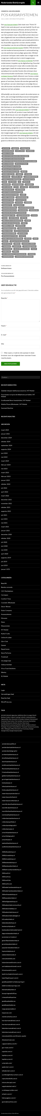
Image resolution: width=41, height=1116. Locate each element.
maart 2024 (5, 461)
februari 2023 (5, 476)
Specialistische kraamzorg (20, 241)
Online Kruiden (6, 637)
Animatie (15, 148)
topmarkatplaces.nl (8, 951)
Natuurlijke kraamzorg (11, 223)
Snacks (5, 241)
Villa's (34, 249)
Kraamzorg (34, 210)
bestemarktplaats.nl (8, 926)
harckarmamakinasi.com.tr (11, 1024)
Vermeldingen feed (7, 694)
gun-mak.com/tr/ (7, 1047)
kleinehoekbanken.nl (9, 989)
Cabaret (19, 174)
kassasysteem (21, 200)
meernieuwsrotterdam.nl (10, 800)
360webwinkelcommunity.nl (11, 905)
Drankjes (26, 182)
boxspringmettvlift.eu (9, 993)
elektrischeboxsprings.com (11, 986)
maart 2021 (5, 527)
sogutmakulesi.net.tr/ (9, 1086)
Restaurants (22, 233)
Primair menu (38, 2)
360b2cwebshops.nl (9, 859)
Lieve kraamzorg (23, 215)
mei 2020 (4, 550)
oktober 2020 (5, 538)
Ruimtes (22, 236)
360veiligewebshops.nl (9, 901)
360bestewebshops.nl (9, 862)
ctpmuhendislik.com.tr (9, 1078)
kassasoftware (8, 200)
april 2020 (4, 554)
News (3, 622)
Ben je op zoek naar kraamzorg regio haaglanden (19, 161)
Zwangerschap (8, 256)
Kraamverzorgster (9, 210)
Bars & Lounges (8, 153)
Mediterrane (14, 218)
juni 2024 (4, 453)
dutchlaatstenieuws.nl (9, 761)
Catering (28, 174)
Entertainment (18, 184)
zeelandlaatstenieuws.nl (10, 843)
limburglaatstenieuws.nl (10, 790)
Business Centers (8, 174)
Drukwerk (6, 184)
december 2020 (6, 534)
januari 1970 (5, 569)
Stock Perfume (6, 653)
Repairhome (5, 649)
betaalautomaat (21, 163)
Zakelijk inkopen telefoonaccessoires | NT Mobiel (17, 391)
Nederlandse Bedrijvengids (13, 2)
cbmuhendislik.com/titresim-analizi (14, 1036)
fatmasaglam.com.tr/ (9, 1098)
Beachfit (4, 583)
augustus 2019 (6, 558)
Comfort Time (17, 176)
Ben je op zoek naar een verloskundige (15, 156)
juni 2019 (4, 565)
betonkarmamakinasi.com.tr (11, 1032)
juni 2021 (4, 519)
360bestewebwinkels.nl (10, 866)
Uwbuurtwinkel (6, 664)
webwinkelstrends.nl (9, 955)
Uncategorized (14, 11)
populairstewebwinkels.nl (10, 948)
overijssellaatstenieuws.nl (10, 815)
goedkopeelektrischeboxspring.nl (13, 982)
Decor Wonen (6, 606)
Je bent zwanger (8, 197)
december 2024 (6, 438)
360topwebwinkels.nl (9, 898)
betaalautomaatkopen (11, 171)
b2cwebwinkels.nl (8, 919)
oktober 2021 (5, 507)
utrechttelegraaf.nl (8, 836)
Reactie (4, 298)
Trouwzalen (7, 249)
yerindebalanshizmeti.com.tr (11, 966)
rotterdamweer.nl (8, 829)
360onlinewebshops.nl (9, 894)
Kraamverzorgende (9, 207)
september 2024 (6, 445)
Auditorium (20, 151)
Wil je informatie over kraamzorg (14, 254)
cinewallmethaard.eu (9, 997)
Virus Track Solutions (8, 668)
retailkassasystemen (10, 236)
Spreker (17, 243)
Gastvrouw (34, 187)
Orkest (24, 223)
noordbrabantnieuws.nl (10, 808)
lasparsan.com (7, 1013)
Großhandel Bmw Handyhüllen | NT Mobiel (16, 400)
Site (2, 344)
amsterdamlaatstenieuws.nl (11, 747)
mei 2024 (4, 457)
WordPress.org (6, 702)
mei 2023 (4, 469)
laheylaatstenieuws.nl (9, 786)
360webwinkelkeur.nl (9, 909)
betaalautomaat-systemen (12, 169)
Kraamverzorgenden (26, 207)
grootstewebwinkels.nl (9, 944)
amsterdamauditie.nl (9, 744)
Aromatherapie (8, 151)
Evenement (29, 184)
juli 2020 (4, 542)
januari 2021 (5, 530)
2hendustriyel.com (8, 1040)
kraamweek (23, 210)
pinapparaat (20, 225)
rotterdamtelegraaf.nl (9, 825)
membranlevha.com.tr (9, 1017)
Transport (16, 246)
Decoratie (12, 182)
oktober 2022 (5, 484)
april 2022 (4, 492)
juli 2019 (4, 561)
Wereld (15, 251)
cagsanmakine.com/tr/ (9, 1044)
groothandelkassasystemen (12, 192)
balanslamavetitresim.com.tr (11, 962)
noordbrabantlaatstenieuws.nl (12, 804)
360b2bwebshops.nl (9, 852)
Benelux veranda (6, 587)
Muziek (27, 220)
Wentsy (3, 672)
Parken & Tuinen (8, 225)
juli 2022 (4, 488)
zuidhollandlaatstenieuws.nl (11, 847)
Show (36, 238)
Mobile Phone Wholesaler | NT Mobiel (14, 404)
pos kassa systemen (25, 61)
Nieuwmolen (5, 626)
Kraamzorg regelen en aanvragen (14, 212)
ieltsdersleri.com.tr (8, 1071)
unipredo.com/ (7, 1063)
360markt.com (7, 884)
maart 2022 (5, 496)
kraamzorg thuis (9, 215)
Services (28, 238)
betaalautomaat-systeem (11, 166)
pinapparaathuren (9, 228)
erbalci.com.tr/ (7, 1094)
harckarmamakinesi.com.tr (11, 1020)
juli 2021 (4, 515)
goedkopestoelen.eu (8, 1005)
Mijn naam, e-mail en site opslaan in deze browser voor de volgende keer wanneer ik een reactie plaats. (18, 355)
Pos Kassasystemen (7, 275)
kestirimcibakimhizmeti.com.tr (12, 974)
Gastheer (24, 187)
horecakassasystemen (10, 194)
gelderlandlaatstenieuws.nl (11, 776)
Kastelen (19, 202)
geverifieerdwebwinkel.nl (10, 940)
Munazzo (4, 618)
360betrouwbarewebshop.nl (11, 869)
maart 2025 (5, 430)
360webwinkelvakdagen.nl (11, 916)
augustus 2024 (6, 449)
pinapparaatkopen (24, 228)
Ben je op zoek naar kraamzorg (13, 158)
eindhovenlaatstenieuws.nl (11, 765)
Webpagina (6, 251)
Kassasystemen (6, 614)
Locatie (34, 215)
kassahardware (22, 197)
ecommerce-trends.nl (9, 937)
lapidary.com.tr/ (7, 1055)
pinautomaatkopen (21, 231)
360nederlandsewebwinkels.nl (12, 891)
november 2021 (6, 503)
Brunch (24, 171)
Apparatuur (25, 148)
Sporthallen (7, 243)
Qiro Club (4, 641)
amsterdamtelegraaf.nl (9, 751)
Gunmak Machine (7, 408)
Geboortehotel (8, 189)
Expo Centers (7, 187)
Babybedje (30, 151)
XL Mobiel (4, 676)
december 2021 (6, 499)
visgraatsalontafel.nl (9, 1009)
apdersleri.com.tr (8, 1067)
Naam (4, 326)
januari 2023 (5, 480)
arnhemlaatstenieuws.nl (10, 754)
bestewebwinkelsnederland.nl (12, 930)
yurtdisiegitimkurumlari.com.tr (12, 1075)
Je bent (23, 194)
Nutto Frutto (5, 634)
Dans (4, 182)
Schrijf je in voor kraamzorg (12, 238)
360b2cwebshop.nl (8, 855)
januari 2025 (5, 434)
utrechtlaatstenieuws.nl (10, 832)
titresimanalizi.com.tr (9, 970)
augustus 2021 (6, 511)
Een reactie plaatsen (17, 19)
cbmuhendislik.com (8, 958)
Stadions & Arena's (29, 243)
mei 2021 (4, 523)
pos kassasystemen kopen (13, 48)
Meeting (23, 218)
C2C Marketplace (7, 591)
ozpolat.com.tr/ (7, 1051)
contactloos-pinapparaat (12, 179)
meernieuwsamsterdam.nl (11, 793)
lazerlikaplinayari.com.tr (10, 978)
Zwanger (32, 254)
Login (3, 690)
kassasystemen (8, 202)
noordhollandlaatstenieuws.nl (12, 811)
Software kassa (6, 267)
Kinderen (28, 202)
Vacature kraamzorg (22, 249)
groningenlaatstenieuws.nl (11, 779)
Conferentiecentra (31, 176)
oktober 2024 (5, 441)
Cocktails (6, 176)
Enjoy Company (6, 610)
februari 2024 (5, 465)
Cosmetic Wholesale (8, 603)
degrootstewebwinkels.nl (10, 933)
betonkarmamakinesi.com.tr (11, 1028)
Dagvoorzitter (29, 179)
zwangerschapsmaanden (24, 256)
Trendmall (4, 657)
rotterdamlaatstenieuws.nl (11, 818)
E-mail (4, 335)
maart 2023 (5, 472)
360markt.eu (6, 877)
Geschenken (20, 189)
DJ (19, 182)
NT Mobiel (4, 630)
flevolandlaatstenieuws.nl (10, 769)
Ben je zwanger (8, 163)
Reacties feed (5, 698)
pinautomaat (7, 231)
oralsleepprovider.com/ (10, 1090)
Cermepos (4, 11)
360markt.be (6, 880)
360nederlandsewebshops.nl (11, 887)
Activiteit (6, 148)
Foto (16, 187)
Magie (5, 218)
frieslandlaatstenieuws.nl (10, 772)
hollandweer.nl (7, 783)
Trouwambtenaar (30, 246)
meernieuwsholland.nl (9, 797)
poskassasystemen (9, 233)
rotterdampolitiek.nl (9, 822)
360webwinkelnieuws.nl (10, 912)
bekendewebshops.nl (9, 923)
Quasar (3, 645)
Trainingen (6, 246)
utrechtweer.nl (7, 839)
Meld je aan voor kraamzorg (12, 220)
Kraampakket (19, 205)
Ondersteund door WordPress (10, 1113)
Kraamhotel (7, 205)
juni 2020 (4, 546)
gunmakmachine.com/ (9, 1102)
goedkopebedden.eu (9, 1001)
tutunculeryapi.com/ (9, 1082)
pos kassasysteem (11, 24)
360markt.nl (6, 873)
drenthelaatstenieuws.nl (10, 758)
